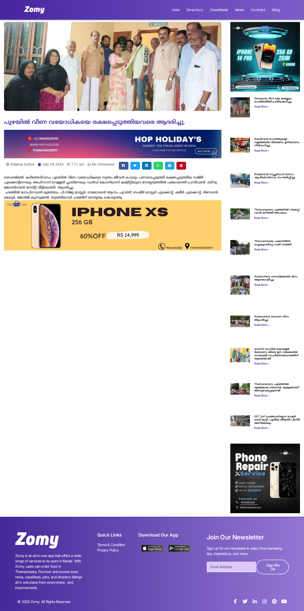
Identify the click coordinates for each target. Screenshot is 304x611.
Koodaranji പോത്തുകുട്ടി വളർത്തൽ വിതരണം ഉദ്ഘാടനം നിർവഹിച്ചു (276, 142)
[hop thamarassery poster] (112, 157)
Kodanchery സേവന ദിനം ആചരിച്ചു (271, 318)
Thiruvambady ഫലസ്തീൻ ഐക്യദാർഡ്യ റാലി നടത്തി (273, 243)
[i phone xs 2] (112, 249)
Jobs (175, 9)
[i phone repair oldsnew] (265, 512)
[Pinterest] (274, 601)
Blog (276, 9)
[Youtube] (284, 601)
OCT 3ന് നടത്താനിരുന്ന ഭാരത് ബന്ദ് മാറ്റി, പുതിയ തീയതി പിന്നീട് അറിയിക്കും (277, 420)
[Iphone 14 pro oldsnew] (265, 90)
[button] (123, 166)
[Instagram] (264, 601)
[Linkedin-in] (254, 601)
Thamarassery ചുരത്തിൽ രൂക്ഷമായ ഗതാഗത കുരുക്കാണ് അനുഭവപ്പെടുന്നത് (276, 388)
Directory (194, 9)
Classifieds (219, 9)
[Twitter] (245, 601)
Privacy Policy (108, 550)
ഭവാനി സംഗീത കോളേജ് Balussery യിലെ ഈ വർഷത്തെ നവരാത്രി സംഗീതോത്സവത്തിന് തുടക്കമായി (276, 354)
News (239, 9)
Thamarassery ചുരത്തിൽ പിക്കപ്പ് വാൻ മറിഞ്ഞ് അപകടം (276, 211)
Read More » (261, 106)
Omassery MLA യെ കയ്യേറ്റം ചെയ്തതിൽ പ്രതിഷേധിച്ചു (273, 100)
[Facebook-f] (235, 601)
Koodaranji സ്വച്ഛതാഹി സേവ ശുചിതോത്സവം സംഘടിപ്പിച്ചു (274, 176)
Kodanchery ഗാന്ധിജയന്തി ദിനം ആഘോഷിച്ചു (276, 278)
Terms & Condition (111, 545)
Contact (258, 9)
